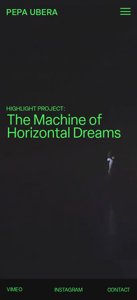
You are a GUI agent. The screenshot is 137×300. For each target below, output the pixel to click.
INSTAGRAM (68, 289)
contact (118, 289)
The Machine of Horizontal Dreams (64, 126)
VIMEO (14, 289)
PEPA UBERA (32, 12)
